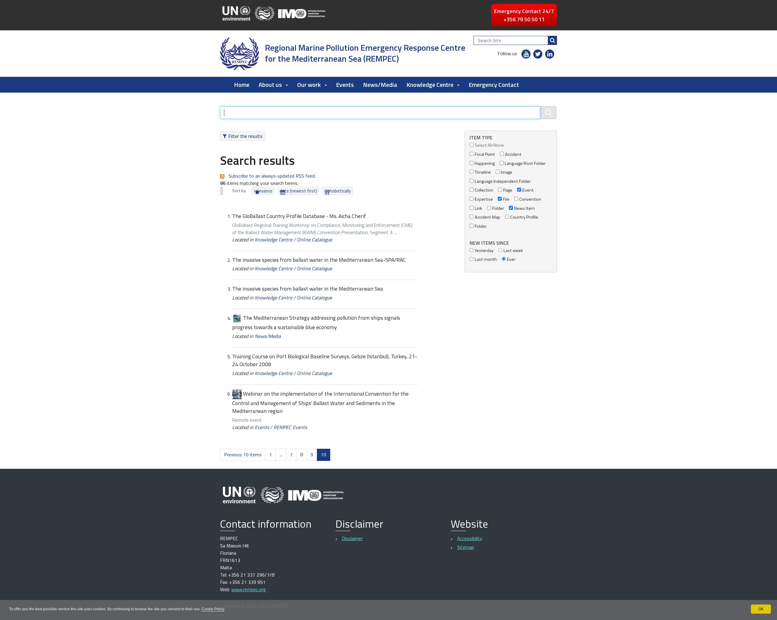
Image (506, 172)
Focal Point (485, 154)
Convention (530, 199)
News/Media (380, 84)
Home (241, 84)
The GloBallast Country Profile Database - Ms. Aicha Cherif (299, 216)
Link (478, 208)
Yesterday (484, 250)
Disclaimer (352, 538)
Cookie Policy (213, 609)
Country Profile (524, 217)
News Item (524, 208)
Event (528, 190)
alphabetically (337, 190)
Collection (484, 190)
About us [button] (270, 84)
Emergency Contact (494, 84)
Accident (513, 154)
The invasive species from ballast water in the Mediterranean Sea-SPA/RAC (319, 260)
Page (507, 190)
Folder (498, 208)
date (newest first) (298, 190)
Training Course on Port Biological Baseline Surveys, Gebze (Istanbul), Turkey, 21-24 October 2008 (324, 360)
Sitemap (465, 547)
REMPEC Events (290, 427)
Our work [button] (309, 84)
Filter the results (245, 136)
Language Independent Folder (503, 181)
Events (345, 84)
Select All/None (489, 145)
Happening (485, 163)
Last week (513, 250)
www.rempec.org (248, 589)
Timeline (483, 172)
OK (761, 609)
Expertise (484, 199)
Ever (511, 259)
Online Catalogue (314, 239)
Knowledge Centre (273, 239)
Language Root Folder (525, 163)
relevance (263, 190)
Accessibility (469, 538)
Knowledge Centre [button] (429, 84)
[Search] (552, 40)
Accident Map (487, 217)
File (506, 199)
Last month (486, 259)
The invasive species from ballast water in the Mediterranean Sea (307, 288)
